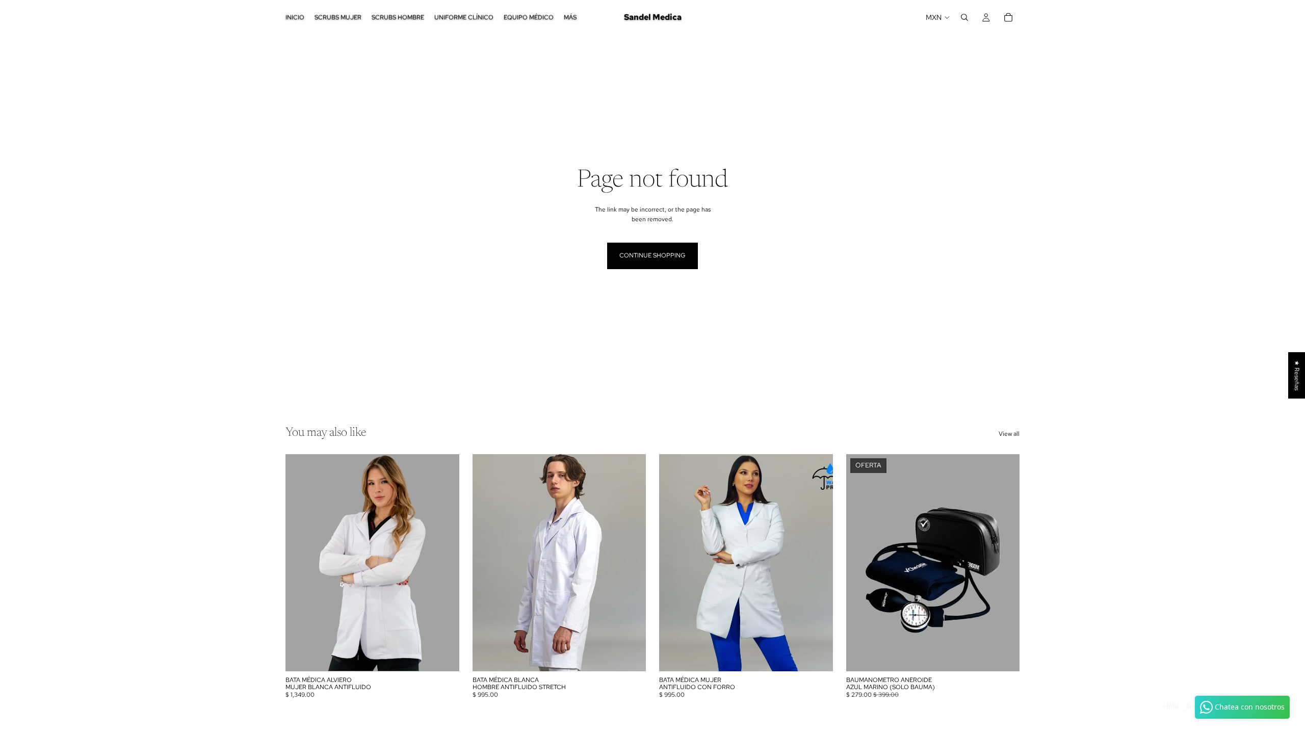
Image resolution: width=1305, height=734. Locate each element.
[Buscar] (964, 17)
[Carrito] (1008, 17)
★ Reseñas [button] (1297, 375)
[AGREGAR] (1004, 655)
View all (1009, 434)
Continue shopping (652, 255)
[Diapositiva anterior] (300, 563)
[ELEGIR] (443, 655)
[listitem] (570, 17)
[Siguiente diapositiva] (444, 563)
